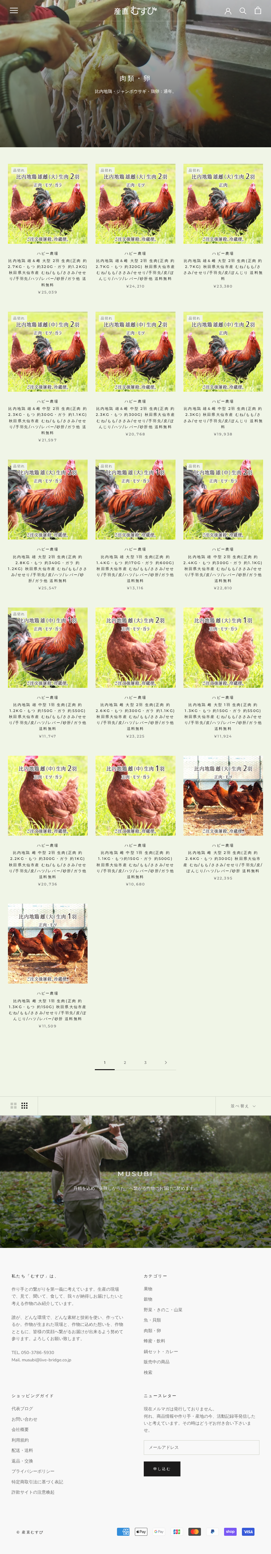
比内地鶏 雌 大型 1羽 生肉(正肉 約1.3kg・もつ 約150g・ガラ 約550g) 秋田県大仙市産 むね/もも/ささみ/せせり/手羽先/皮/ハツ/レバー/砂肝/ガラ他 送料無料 (223, 716)
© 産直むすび (30, 1532)
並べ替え (241, 1105)
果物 (148, 1289)
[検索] (243, 10)
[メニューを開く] (14, 10)
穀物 (148, 1299)
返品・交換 (22, 1461)
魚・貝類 (152, 1320)
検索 (148, 1373)
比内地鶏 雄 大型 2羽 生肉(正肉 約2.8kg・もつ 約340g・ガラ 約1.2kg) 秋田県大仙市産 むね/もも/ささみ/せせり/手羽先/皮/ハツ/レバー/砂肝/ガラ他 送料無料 (48, 568)
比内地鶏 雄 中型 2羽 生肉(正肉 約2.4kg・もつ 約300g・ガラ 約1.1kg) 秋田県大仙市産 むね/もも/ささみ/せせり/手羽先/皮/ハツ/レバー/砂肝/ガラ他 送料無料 (223, 568)
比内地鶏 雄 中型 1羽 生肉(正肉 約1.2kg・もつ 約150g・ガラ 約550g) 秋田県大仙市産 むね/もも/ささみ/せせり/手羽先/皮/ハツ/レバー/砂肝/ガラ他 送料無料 (48, 716)
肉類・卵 (152, 1331)
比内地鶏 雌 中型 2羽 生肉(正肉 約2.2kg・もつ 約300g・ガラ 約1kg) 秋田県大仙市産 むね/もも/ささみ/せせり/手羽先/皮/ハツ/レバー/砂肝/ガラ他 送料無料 (48, 864)
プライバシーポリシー (33, 1471)
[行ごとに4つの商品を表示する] (24, 1106)
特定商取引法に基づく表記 (37, 1482)
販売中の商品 (157, 1362)
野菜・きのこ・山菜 (163, 1310)
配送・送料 (22, 1451)
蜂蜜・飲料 (154, 1341)
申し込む (162, 1468)
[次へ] (166, 1063)
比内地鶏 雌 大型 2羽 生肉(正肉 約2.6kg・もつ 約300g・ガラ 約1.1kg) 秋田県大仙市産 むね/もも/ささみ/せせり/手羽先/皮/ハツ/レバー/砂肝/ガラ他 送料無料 (135, 716)
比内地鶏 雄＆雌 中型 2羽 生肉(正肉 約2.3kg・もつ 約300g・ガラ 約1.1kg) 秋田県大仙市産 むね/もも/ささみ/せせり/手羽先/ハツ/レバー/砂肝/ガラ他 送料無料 (47, 420)
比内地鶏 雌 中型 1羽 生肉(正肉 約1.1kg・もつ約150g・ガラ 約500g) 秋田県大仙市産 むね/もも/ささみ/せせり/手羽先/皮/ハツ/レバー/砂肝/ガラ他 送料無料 (135, 864)
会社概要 (20, 1430)
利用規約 (20, 1440)
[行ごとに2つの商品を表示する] (14, 1106)
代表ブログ (22, 1409)
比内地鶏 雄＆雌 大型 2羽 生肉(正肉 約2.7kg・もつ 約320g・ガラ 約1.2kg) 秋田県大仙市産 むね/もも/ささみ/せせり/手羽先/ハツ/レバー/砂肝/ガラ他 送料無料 (48, 272)
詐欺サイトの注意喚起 (33, 1492)
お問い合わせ (24, 1419)
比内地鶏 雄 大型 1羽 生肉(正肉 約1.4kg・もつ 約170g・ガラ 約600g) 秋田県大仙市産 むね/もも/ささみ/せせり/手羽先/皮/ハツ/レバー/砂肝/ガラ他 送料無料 (135, 568)
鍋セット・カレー (161, 1352)
